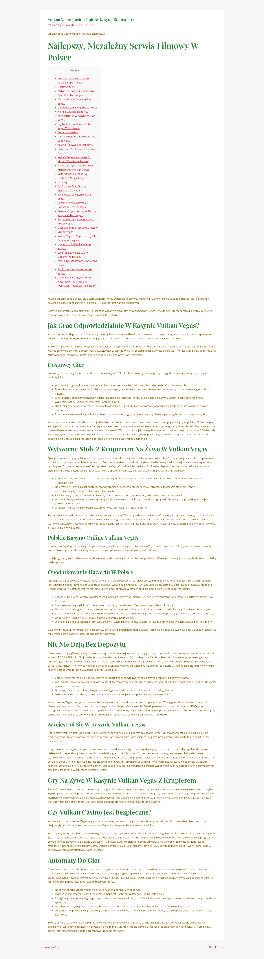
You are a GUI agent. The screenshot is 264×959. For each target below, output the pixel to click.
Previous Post (50, 947)
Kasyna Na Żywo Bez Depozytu (75, 144)
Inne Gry (62, 182)
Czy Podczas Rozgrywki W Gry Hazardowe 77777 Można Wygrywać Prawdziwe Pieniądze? (76, 281)
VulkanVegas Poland (61, 25)
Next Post (216, 947)
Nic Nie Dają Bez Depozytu (73, 111)
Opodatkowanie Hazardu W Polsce (77, 107)
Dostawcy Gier (66, 87)
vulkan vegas (197, 462)
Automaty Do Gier (68, 132)
